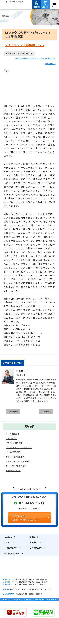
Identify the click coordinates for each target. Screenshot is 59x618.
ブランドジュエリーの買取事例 (19, 447)
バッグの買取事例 (13, 452)
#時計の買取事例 (22, 58)
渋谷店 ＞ (34, 537)
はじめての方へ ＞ (12, 548)
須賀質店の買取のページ (17, 329)
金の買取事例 (11, 438)
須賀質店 (29, 570)
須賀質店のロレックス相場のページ (23, 333)
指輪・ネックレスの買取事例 (18, 461)
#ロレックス (50, 58)
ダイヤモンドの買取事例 (16, 466)
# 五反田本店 (50, 63)
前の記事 (14, 411)
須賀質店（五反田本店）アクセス (22, 337)
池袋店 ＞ (9, 542)
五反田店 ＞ (10, 537)
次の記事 (45, 411)
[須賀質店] (12, 9)
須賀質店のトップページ (17, 325)
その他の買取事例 (13, 470)
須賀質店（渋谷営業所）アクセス (22, 341)
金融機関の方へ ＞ (38, 548)
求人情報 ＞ (35, 542)
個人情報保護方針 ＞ (13, 553)
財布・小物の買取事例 (15, 457)
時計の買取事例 (12, 434)
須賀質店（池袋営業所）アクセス (22, 344)
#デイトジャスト (37, 58)
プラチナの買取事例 (14, 443)
